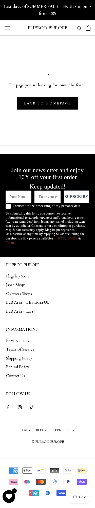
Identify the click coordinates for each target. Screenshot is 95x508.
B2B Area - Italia (19, 311)
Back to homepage (47, 103)
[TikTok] (32, 407)
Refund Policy (17, 366)
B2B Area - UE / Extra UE (27, 302)
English (62, 430)
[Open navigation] (7, 28)
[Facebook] (8, 407)
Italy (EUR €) (31, 430)
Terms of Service (20, 349)
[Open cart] (88, 28)
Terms (10, 242)
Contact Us (15, 375)
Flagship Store (18, 276)
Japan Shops (16, 284)
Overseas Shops (19, 293)
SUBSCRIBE (76, 196)
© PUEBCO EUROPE (47, 441)
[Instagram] (20, 407)
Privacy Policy (66, 238)
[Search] (79, 28)
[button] (9, 496)
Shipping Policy (19, 358)
